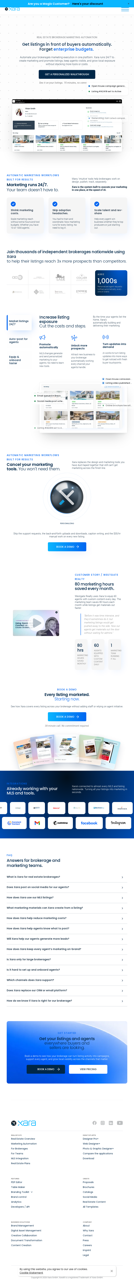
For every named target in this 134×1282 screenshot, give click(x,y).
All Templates (90, 1206)
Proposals (88, 1182)
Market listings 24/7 (19, 322)
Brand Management (22, 1225)
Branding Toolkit (20, 1192)
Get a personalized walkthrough (67, 74)
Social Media (90, 1197)
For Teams (17, 1153)
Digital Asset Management (26, 1230)
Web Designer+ (91, 1143)
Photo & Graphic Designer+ (98, 1148)
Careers (87, 1245)
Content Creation (21, 1245)
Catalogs (88, 1192)
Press (86, 1240)
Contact (87, 1235)
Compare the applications (98, 1153)
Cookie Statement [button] (31, 1273)
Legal (86, 1255)
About (86, 1225)
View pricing (88, 1069)
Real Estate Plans (20, 1163)
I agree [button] (112, 1271)
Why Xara (88, 1230)
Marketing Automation (24, 1143)
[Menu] (125, 9)
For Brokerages (19, 1148)
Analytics (16, 1202)
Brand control (18, 1197)
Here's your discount (87, 4)
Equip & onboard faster (15, 360)
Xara (12, 9)
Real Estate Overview (23, 1138)
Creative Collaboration (24, 1235)
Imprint (87, 1250)
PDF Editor (16, 1182)
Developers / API (20, 1206)
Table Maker (18, 1187)
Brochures (88, 1187)
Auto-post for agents (18, 340)
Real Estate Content (94, 1202)
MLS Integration (20, 1158)
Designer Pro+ (91, 1138)
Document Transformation (26, 1240)
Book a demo (65, 546)
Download (88, 1158)
